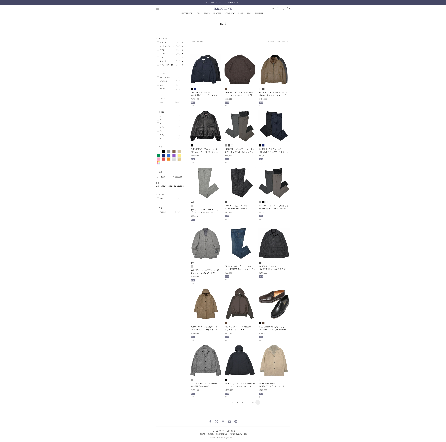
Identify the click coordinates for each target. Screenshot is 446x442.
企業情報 (202, 434)
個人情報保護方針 (221, 434)
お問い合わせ (231, 431)
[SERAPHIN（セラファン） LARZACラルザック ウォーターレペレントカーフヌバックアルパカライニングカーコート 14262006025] (274, 360)
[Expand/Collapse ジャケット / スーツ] (182, 46)
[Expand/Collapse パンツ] (182, 53)
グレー (226, 145)
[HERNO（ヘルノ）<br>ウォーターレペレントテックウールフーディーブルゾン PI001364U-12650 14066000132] (240, 360)
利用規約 (211, 434)
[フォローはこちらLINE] (236, 421)
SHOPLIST (259, 13)
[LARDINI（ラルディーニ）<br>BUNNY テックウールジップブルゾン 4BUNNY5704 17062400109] (205, 69)
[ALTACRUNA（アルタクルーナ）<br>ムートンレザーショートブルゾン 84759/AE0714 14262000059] (274, 69)
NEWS (249, 13)
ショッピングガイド (218, 431)
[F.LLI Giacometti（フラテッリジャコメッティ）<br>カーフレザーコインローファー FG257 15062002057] (274, 304)
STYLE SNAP (230, 13)
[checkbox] (170, 42)
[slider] (157, 183)
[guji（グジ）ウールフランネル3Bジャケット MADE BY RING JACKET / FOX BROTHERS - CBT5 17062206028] (205, 243)
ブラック (192, 88)
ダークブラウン (226, 88)
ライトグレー (192, 206)
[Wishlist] (283, 8)
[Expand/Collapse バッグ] (182, 57)
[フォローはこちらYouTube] (229, 421)
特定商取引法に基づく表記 (238, 434)
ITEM (198, 13)
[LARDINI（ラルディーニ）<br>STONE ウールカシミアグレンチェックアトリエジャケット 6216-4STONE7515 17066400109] (274, 243)
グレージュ (232, 145)
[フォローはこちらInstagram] (223, 421)
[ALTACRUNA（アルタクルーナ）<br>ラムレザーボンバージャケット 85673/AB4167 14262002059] (205, 126)
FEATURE (217, 13)
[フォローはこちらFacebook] (210, 421)
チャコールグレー (263, 88)
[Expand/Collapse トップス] (182, 42)
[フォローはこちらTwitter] (216, 421)
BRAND (207, 13)
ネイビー (195, 88)
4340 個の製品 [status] (198, 41)
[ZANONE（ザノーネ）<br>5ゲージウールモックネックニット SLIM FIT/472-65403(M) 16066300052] (240, 69)
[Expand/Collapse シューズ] (182, 61)
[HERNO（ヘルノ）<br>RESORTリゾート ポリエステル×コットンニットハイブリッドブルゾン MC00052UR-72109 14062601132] (240, 304)
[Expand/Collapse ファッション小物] (182, 65)
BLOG (240, 13)
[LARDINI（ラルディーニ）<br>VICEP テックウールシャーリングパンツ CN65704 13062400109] (274, 126)
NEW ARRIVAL (186, 13)
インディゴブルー (226, 262)
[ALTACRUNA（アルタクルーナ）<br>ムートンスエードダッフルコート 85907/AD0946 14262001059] (205, 304)
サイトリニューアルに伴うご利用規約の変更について (223, 2)
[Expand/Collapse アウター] (182, 50)
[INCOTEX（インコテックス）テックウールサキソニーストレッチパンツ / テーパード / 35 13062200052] (240, 126)
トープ (260, 88)
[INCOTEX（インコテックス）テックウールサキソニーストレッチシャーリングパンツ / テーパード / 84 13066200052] (274, 183)
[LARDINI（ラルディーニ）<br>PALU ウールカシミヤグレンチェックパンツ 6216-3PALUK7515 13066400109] (240, 183)
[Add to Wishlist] (217, 81)
